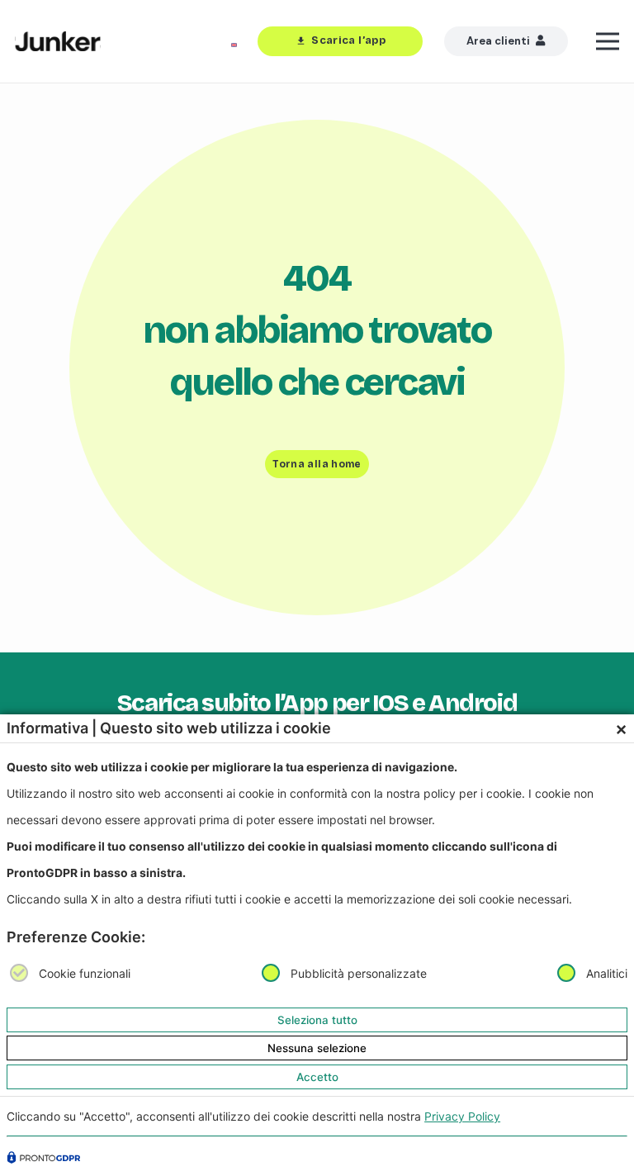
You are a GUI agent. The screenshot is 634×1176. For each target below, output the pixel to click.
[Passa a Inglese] (237, 41)
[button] (608, 41)
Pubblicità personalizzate (359, 973)
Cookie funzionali (84, 973)
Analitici (606, 973)
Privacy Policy (462, 1116)
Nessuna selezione (317, 1048)
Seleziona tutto (317, 1020)
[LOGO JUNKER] (58, 41)
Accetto (317, 1077)
